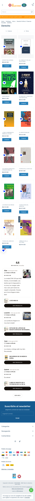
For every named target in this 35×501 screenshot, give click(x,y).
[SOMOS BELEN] (9, 83)
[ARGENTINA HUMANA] (9, 46)
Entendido (27, 497)
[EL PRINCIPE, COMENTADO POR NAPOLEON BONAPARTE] (26, 83)
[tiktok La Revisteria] (19, 441)
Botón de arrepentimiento (17, 488)
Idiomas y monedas (7, 469)
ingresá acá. (29, 486)
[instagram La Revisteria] (15, 441)
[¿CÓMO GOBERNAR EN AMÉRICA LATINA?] (9, 119)
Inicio (2, 21)
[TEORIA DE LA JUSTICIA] (26, 155)
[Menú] (2, 5)
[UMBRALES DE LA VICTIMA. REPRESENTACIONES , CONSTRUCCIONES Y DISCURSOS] (26, 227)
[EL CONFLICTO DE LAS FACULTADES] (26, 46)
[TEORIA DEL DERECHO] (9, 227)
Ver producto (17, 305)
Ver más (18, 395)
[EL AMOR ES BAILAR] (26, 119)
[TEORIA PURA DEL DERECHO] (26, 191)
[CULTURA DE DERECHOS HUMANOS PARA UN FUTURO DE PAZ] (9, 155)
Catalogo (8, 21)
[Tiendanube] (17, 491)
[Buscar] (31, 12)
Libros (13, 21)
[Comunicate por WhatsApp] (31, 490)
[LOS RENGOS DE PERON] (9, 191)
